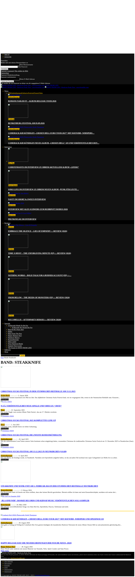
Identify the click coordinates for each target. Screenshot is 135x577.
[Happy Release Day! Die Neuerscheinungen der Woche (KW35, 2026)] (8, 539)
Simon (13, 505)
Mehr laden (5, 551)
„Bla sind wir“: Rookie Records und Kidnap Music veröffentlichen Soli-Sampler (45, 500)
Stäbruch (7, 350)
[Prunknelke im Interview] (19, 213)
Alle (9, 93)
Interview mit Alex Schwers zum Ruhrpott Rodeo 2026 (38, 209)
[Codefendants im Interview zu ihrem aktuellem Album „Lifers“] (18, 161)
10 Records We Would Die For (22, 327)
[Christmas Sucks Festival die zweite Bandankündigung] (7, 431)
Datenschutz (5, 73)
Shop (6, 352)
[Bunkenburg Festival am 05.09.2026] (18, 117)
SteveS (7, 410)
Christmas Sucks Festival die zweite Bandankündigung (31, 435)
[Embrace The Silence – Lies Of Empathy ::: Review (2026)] (22, 225)
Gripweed (13, 395)
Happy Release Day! (15, 336)
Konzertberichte (13, 340)
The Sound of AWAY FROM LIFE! (20, 348)
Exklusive (25, 93)
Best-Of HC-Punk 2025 (16, 330)
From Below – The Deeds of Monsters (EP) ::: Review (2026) (39, 297)
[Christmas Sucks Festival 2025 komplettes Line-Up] (7, 416)
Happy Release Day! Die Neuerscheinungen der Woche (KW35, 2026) (36, 543)
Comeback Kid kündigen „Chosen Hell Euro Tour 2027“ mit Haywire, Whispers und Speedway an (52, 519)
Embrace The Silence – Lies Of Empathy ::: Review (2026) (37, 231)
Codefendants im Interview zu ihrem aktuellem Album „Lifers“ (43, 167)
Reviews (7, 223)
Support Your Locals (15, 346)
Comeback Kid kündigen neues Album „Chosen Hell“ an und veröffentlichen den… (53, 143)
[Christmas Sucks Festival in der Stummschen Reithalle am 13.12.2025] (15, 387)
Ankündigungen (16, 93)
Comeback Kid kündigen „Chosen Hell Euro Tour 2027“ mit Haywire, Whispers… (51, 133)
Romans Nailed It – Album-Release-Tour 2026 (32, 101)
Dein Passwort (22, 67)
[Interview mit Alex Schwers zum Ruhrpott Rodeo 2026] (16, 203)
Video (41, 93)
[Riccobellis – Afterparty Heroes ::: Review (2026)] (18, 314)
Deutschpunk (13, 185)
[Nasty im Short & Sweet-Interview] (18, 193)
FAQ (6, 567)
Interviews (8, 147)
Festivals (31, 93)
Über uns (6, 54)
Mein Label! (12, 342)
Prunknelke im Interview (22, 219)
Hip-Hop (11, 163)
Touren (36, 93)
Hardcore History (14, 338)
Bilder (10, 332)
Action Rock (5, 395)
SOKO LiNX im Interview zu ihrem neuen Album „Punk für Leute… (43, 189)
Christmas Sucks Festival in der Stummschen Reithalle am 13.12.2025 (38, 391)
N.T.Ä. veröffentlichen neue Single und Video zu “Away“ (31, 406)
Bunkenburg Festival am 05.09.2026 (26, 123)
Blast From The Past (15, 334)
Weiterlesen (5, 399)
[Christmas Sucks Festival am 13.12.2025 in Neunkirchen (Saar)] (7, 447)
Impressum (8, 572)
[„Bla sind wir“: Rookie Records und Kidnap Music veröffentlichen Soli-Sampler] (10, 496)
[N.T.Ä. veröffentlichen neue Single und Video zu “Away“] (6, 402)
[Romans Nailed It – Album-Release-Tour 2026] (14, 95)
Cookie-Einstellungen (42, 575)
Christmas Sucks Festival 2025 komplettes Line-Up (28, 420)
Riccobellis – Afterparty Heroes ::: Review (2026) (34, 319)
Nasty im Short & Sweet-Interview (27, 199)
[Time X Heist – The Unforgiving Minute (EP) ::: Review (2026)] (18, 247)
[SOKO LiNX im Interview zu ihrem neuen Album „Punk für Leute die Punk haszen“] (18, 183)
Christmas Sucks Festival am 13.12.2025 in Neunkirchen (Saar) (34, 451)
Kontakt (7, 565)
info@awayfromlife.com (18, 558)
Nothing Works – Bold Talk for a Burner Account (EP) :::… (39, 275)
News (6, 91)
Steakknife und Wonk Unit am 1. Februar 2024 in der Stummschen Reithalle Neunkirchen (49, 486)
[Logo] (23, 87)
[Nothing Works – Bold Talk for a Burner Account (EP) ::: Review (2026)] (18, 269)
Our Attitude (8, 561)
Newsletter (7, 56)
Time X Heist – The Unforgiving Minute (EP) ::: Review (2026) (39, 253)
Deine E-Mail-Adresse (27, 79)
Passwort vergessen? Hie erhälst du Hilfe (14, 71)
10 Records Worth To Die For (18, 325)
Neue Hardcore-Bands (15, 344)
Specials (7, 323)
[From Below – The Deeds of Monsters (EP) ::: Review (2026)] (18, 291)
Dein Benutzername (26, 65)
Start (2, 358)
